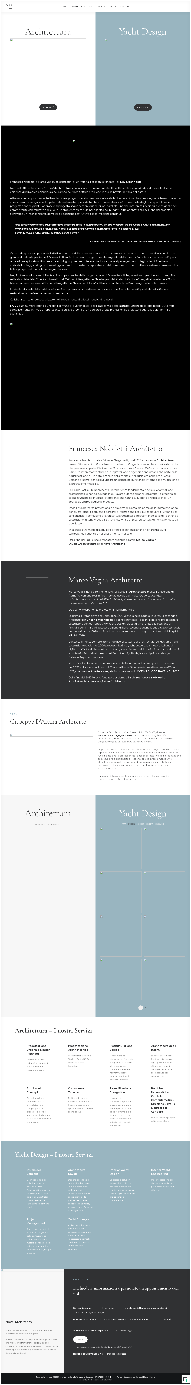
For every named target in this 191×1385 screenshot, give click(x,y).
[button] (166, 6)
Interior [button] (131, 824)
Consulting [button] (159, 824)
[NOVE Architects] (8, 7)
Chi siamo (75, 7)
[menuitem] (64, 6)
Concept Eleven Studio (145, 1377)
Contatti (124, 7)
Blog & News (110, 7)
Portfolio (87, 7)
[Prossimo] (182, 1008)
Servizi (98, 7)
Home (65, 7)
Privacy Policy (125, 1347)
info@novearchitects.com (28, 1343)
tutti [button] (124, 824)
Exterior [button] (140, 824)
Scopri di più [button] (48, 107)
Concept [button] (149, 824)
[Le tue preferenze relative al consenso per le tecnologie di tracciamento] (186, 1380)
